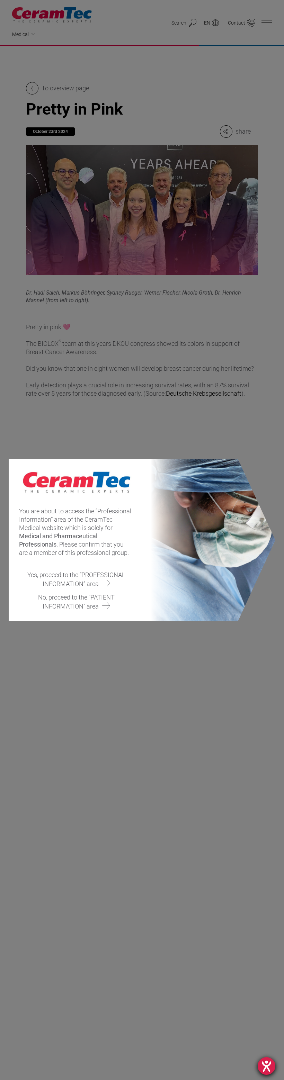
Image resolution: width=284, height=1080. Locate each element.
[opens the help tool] (266, 1066)
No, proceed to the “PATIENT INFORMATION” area (76, 602)
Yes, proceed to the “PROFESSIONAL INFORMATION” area (76, 579)
